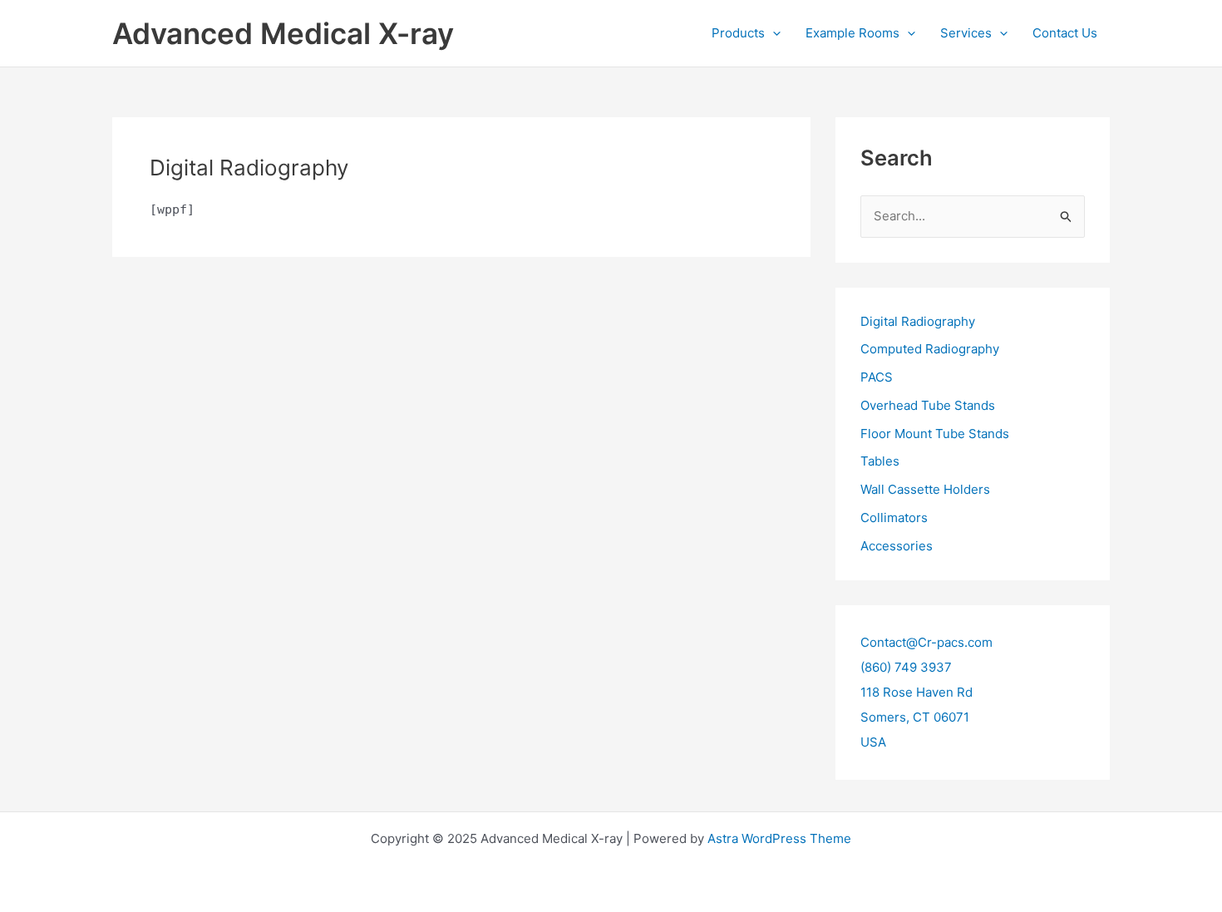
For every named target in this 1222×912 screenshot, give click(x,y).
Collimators (894, 517)
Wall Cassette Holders (925, 489)
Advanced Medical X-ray (283, 33)
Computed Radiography (929, 349)
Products (738, 33)
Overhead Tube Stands (927, 405)
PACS (876, 377)
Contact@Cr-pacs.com (926, 642)
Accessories (896, 546)
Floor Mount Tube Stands (934, 433)
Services (966, 33)
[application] (773, 33)
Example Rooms (852, 33)
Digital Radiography (917, 321)
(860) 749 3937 (906, 667)
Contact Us (1064, 33)
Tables (879, 461)
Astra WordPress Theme (779, 838)
